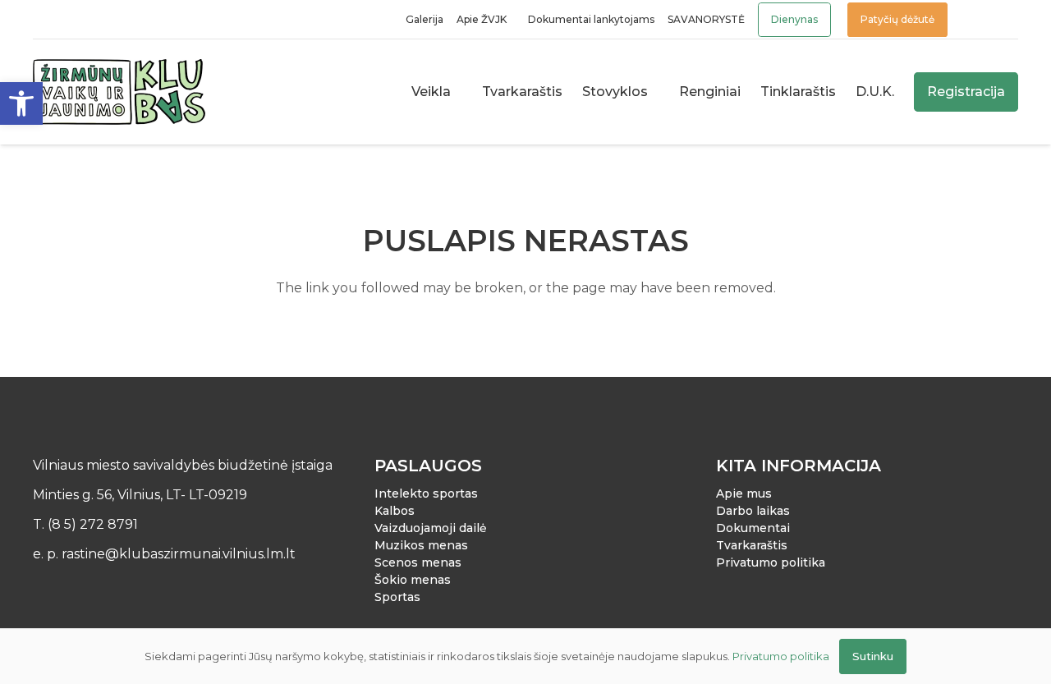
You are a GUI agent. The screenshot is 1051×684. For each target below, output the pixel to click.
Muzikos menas (421, 545)
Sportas (397, 597)
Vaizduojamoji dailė (430, 528)
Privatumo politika (770, 562)
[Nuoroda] (977, 19)
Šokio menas (412, 579)
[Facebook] (40, 20)
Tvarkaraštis (751, 545)
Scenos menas (417, 562)
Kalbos (394, 510)
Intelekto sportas (426, 493)
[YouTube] (85, 20)
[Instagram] (63, 20)
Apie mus (744, 493)
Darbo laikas (753, 510)
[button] (21, 103)
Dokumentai (753, 528)
